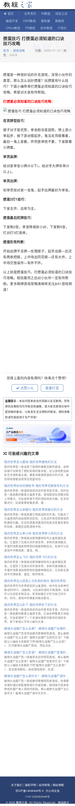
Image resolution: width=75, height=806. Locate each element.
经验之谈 (61, 13)
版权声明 (30, 785)
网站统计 (63, 802)
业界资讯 (30, 13)
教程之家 (17, 4)
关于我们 (16, 785)
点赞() (26, 388)
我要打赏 (52, 388)
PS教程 (30, 28)
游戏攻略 (19, 50)
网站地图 (58, 785)
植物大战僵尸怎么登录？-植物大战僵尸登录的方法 (38, 652)
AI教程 (45, 13)
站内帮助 (44, 785)
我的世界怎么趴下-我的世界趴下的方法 (30, 604)
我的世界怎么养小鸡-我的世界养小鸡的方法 (33, 533)
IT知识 (62, 28)
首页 (11, 13)
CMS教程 (29, 21)
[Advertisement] (37, 333)
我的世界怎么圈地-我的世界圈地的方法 (30, 462)
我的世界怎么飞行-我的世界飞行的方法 (30, 557)
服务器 (45, 21)
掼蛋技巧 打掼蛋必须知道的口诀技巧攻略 (33, 40)
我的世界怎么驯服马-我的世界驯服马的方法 (33, 509)
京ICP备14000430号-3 (29, 791)
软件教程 (46, 28)
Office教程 (13, 28)
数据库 (59, 21)
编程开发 (12, 21)
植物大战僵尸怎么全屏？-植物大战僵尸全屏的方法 (38, 628)
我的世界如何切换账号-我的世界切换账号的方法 (36, 485)
